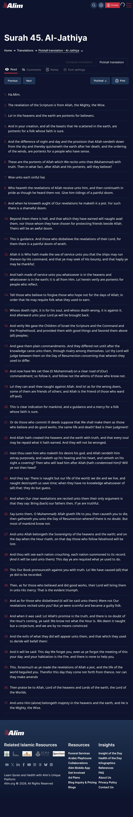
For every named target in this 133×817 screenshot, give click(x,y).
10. (6, 219)
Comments (34, 69)
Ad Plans (74, 777)
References (106, 768)
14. (6, 295)
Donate (114, 5)
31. (6, 601)
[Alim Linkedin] (18, 764)
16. (6, 326)
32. (6, 616)
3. (5, 115)
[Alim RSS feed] (51, 764)
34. (6, 652)
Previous (13, 80)
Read (13, 69)
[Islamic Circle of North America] (42, 753)
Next (29, 80)
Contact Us (106, 787)
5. (5, 141)
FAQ (101, 772)
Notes (54, 69)
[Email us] (7, 764)
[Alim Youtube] (29, 764)
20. (6, 407)
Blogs (72, 787)
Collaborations (78, 763)
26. (6, 514)
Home (8, 50)
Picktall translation (112, 62)
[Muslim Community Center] (27, 753)
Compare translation (79, 62)
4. (5, 126)
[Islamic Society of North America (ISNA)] (16, 753)
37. (6, 703)
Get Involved (76, 772)
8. (5, 188)
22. (6, 438)
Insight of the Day (110, 753)
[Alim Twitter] (12, 764)
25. (6, 498)
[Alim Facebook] (23, 764)
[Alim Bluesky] (45, 764)
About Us (105, 777)
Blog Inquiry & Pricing (82, 782)
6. (5, 162)
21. (6, 422)
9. (5, 203)
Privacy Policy (108, 782)
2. (5, 105)
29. (6, 570)
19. (6, 386)
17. (6, 346)
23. (6, 453)
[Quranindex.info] (59, 753)
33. (6, 636)
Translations (25, 50)
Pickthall (98, 80)
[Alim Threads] (40, 764)
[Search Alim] (94, 5)
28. (6, 554)
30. (6, 585)
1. (5, 94)
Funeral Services (79, 753)
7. (5, 177)
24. (6, 478)
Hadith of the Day (110, 758)
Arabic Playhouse (79, 758)
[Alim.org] (14, 5)
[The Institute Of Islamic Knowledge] (6, 753)
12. (6, 254)
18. (6, 371)
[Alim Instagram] (34, 764)
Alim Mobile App (79, 768)
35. (6, 667)
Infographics (107, 763)
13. (6, 275)
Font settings (76, 69)
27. (6, 534)
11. (6, 239)
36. (6, 687)
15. (6, 310)
